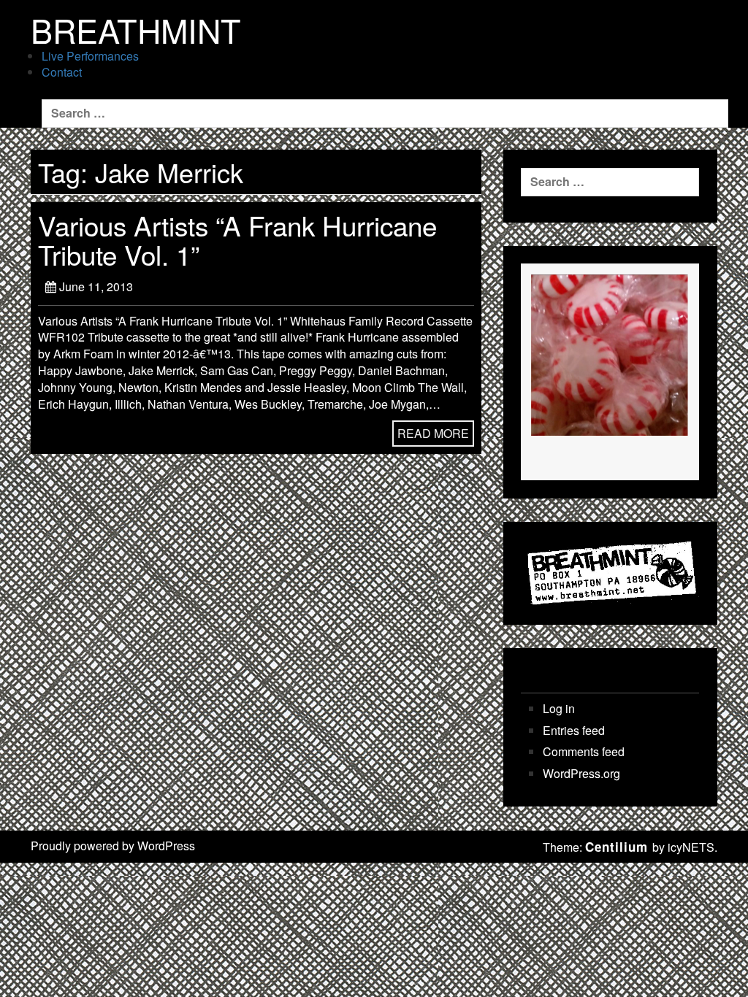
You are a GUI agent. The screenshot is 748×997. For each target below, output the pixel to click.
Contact (62, 71)
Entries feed (574, 731)
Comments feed (584, 752)
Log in (559, 709)
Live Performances (90, 55)
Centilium (616, 846)
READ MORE (433, 433)
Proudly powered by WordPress (113, 845)
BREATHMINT (136, 30)
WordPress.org (581, 774)
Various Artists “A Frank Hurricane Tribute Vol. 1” (237, 239)
